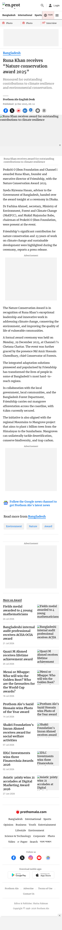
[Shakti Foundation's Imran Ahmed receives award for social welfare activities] (48, 734)
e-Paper (22, 841)
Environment (14, 526)
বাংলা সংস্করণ (45, 841)
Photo (51, 836)
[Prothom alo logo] (31, 813)
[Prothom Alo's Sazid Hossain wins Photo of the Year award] (48, 710)
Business (21, 824)
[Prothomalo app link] (18, 875)
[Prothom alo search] (42, 5)
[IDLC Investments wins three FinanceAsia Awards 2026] (48, 761)
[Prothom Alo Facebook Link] (15, 858)
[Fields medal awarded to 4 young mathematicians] (48, 612)
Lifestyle (20, 830)
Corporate (39, 836)
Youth (32, 824)
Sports (38, 15)
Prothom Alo (12, 888)
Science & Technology (18, 836)
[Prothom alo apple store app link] (43, 875)
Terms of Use (45, 888)
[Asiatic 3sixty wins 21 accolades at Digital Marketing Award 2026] (48, 785)
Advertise (28, 888)
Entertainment (47, 824)
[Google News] (48, 858)
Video (11, 841)
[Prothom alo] (11, 5)
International (25, 15)
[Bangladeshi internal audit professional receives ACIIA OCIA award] (48, 635)
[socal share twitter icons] (12, 112)
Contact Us (28, 894)
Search (34, 841)
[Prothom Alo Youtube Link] (40, 858)
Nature (33, 526)
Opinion (8, 824)
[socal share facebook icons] (6, 112)
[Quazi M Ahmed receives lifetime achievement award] (48, 657)
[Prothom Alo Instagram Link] (32, 858)
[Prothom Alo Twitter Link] (23, 858)
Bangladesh (9, 15)
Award (48, 526)
